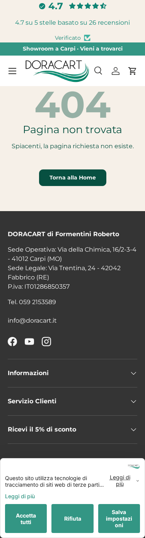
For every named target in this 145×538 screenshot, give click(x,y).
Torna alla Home (72, 177)
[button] (132, 71)
